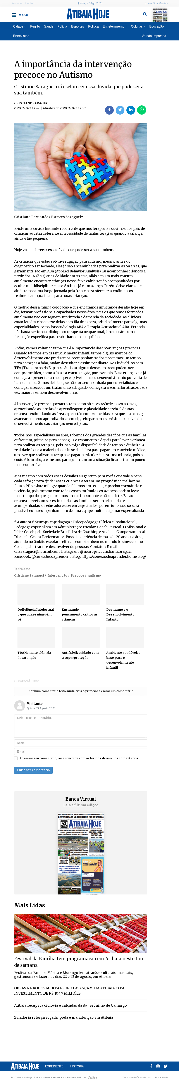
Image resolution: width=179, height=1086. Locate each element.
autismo (94, 575)
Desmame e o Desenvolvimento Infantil (120, 614)
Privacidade (161, 1077)
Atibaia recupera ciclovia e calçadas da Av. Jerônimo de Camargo (70, 1005)
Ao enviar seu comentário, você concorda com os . (79, 758)
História (77, 1066)
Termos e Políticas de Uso (136, 1077)
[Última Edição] (160, 11)
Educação (156, 26)
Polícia (62, 26)
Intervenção (57, 575)
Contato (30, 3)
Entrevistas (21, 36)
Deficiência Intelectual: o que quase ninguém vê (36, 614)
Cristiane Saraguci (29, 575)
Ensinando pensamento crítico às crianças (80, 614)
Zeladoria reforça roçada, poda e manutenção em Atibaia (63, 1017)
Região (35, 26)
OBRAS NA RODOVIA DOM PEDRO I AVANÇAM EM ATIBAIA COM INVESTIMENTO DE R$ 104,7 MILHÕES (69, 990)
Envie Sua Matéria (156, 3)
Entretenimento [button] (113, 26)
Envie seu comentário (33, 770)
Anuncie (17, 3)
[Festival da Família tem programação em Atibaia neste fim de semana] (80, 933)
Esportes (77, 26)
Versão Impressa (154, 36)
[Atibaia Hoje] (88, 14)
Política (93, 26)
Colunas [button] (137, 26)
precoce (77, 575)
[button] (13, 14)
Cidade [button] (18, 26)
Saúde (48, 26)
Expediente (54, 1066)
